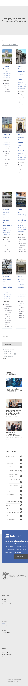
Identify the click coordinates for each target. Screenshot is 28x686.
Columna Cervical (14, 467)
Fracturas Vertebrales (15, 479)
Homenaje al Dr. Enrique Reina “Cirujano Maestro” (13, 434)
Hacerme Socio (6, 632)
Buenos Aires (9, 349)
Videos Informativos (13, 501)
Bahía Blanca (11, 354)
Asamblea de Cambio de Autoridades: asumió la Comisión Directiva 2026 (13, 412)
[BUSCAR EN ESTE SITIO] (12, 674)
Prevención (10, 494)
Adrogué (9, 351)
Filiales (4, 656)
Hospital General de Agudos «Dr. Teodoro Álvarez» (21, 142)
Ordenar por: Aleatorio (9, 44)
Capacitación (9, 394)
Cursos (3, 628)
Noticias (4, 601)
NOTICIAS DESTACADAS (11, 374)
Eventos (9, 516)
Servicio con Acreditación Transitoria (7, 75)
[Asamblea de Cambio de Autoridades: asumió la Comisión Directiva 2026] (14, 403)
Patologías (10, 463)
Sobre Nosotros (6, 652)
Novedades (5, 626)
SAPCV (14, 394)
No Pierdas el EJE (14, 498)
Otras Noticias (18, 437)
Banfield (9, 356)
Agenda (4, 630)
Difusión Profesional (13, 512)
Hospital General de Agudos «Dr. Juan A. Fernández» (7, 217)
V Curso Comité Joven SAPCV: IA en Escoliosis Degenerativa (14, 390)
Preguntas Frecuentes (13, 491)
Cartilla (4, 599)
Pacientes (8, 460)
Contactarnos (5, 659)
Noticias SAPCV (9, 416)
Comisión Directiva (7, 654)
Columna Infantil (14, 470)
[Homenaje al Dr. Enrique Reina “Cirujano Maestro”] (14, 426)
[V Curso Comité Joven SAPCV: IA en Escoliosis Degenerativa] (14, 382)
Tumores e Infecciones (15, 485)
